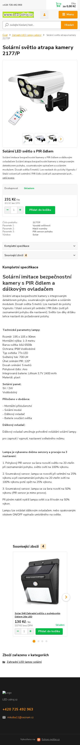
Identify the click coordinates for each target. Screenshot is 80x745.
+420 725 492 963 (12, 4)
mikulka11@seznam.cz (20, 717)
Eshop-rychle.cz (51, 739)
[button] (34, 641)
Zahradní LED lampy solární (26, 35)
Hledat (69, 25)
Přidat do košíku (40, 210)
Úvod (5, 35)
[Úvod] (18, 15)
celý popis (8, 177)
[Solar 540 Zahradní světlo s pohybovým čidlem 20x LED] (40, 582)
